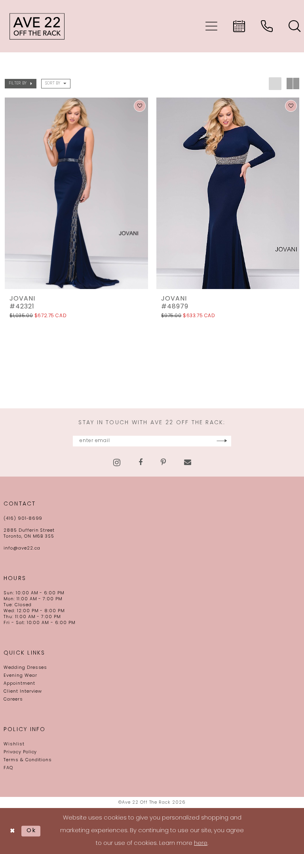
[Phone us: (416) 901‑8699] (267, 26)
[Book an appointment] (239, 26)
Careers (13, 699)
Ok (31, 831)
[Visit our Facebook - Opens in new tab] (140, 462)
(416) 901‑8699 (23, 519)
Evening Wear (20, 676)
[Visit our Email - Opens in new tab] (187, 462)
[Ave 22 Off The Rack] (37, 26)
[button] (211, 26)
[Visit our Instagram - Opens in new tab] (116, 462)
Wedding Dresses (25, 668)
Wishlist (14, 744)
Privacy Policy (20, 752)
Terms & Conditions (28, 760)
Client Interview (23, 691)
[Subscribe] (222, 441)
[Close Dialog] (12, 831)
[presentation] (76, 193)
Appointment (19, 684)
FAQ (8, 768)
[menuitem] (211, 26)
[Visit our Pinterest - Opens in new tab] (163, 462)
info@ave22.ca (22, 548)
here (200, 843)
